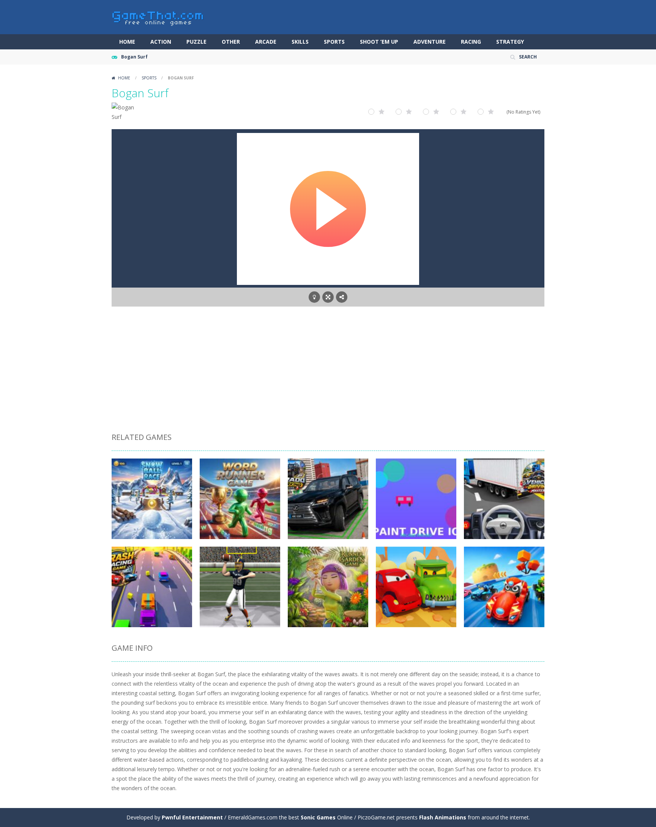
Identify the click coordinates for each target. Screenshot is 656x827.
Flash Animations (442, 817)
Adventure (429, 41)
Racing (471, 41)
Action (160, 41)
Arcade (265, 41)
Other (231, 41)
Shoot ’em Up (379, 41)
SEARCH (528, 57)
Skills (300, 41)
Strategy (510, 41)
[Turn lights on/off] (314, 297)
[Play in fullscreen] (328, 297)
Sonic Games (318, 817)
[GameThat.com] (158, 16)
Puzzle (196, 41)
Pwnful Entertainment (192, 817)
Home (127, 41)
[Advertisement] (328, 371)
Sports (334, 41)
